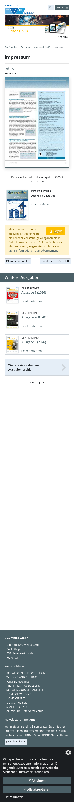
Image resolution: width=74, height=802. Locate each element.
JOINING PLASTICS (17, 681)
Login (57, 231)
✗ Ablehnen (37, 780)
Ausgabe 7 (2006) (42, 47)
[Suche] (51, 7)
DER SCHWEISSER (17, 702)
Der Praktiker (11, 47)
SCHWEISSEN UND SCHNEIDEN (25, 673)
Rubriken (10, 68)
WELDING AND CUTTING (21, 677)
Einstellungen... (14, 797)
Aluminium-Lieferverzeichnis (24, 711)
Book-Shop (13, 649)
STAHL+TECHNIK (16, 707)
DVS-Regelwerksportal (20, 653)
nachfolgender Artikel (54, 261)
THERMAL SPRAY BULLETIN (23, 685)
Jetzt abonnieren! (15, 741)
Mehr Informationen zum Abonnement (33, 250)
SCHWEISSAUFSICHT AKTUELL (24, 690)
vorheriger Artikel (19, 261)
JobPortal (12, 657)
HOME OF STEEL (16, 698)
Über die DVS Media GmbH (23, 645)
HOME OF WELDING (18, 694)
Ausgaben (26, 47)
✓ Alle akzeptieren (37, 789)
